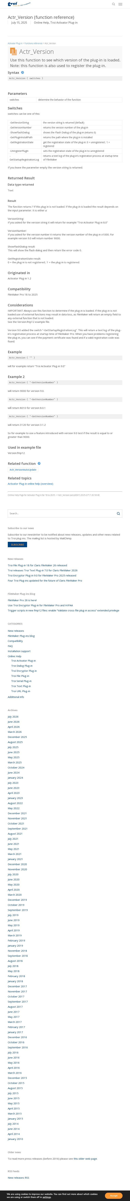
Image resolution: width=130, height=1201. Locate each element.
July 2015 (13, 1093)
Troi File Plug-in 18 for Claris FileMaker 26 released (37, 565)
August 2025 (15, 742)
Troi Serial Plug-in (21, 681)
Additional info (16, 697)
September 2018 (18, 955)
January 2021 (15, 859)
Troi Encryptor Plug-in (24, 670)
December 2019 (17, 899)
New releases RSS (18, 1177)
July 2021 (13, 838)
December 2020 (17, 864)
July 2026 (13, 716)
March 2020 (15, 894)
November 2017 (17, 991)
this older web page (85, 1158)
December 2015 (17, 1078)
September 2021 (18, 828)
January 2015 (15, 1118)
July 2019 (13, 915)
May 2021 (13, 849)
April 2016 (14, 1067)
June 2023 (13, 787)
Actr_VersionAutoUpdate (23, 469)
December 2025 (17, 737)
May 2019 (13, 925)
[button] (120, 4)
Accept (113, 1195)
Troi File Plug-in (20, 676)
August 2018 (15, 960)
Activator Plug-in (15, 43)
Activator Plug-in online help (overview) (30, 483)
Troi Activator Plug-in (64, 22)
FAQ (10, 646)
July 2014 (13, 1123)
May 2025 (13, 757)
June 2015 (13, 1098)
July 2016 (13, 1052)
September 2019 (18, 910)
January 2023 (15, 798)
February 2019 (16, 940)
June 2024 (13, 772)
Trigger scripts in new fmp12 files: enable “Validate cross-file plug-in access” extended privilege (63, 610)
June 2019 (13, 920)
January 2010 (15, 1139)
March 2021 (15, 854)
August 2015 (15, 1088)
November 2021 (17, 818)
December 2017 (17, 986)
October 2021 (16, 823)
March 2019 (15, 935)
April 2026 (14, 726)
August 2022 (15, 803)
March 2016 (15, 1072)
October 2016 (16, 1042)
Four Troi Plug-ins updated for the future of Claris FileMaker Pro (45, 580)
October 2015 (16, 1083)
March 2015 (15, 1113)
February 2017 (16, 1027)
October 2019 (16, 905)
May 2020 (13, 884)
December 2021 (17, 813)
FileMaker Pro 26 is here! (22, 600)
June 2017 (13, 1011)
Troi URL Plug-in (20, 691)
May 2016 (13, 1062)
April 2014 (14, 1134)
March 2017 (15, 1022)
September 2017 (18, 1001)
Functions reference (33, 43)
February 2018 (16, 976)
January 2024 (15, 777)
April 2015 (14, 1108)
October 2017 (16, 996)
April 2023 (14, 793)
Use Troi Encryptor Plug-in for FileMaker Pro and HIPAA (40, 605)
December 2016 (17, 1037)
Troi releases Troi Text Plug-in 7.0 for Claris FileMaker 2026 (43, 570)
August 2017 (15, 1006)
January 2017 (15, 1032)
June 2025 (13, 752)
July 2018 (13, 966)
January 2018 (15, 981)
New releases (16, 630)
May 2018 (13, 971)
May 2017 (13, 1016)
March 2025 (15, 762)
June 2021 (13, 843)
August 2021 (15, 833)
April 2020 (14, 889)
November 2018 (17, 950)
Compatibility (15, 641)
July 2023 (13, 782)
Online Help (41, 22)
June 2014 (13, 1128)
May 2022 (13, 808)
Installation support (19, 651)
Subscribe (17, 544)
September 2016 (18, 1047)
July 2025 (13, 747)
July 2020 (13, 874)
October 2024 (16, 767)
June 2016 (13, 1057)
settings (47, 1197)
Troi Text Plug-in (21, 686)
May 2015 (13, 1103)
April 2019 (14, 930)
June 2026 (13, 721)
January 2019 (15, 945)
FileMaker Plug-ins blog (21, 635)
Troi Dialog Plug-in (21, 665)
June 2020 (13, 879)
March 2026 (15, 731)
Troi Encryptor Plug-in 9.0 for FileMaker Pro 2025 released (42, 575)
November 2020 (17, 869)
